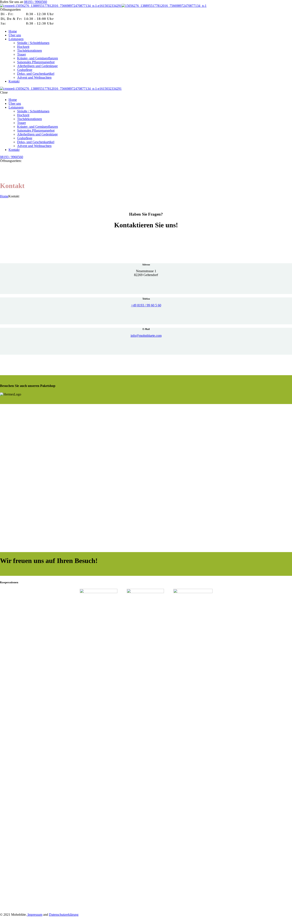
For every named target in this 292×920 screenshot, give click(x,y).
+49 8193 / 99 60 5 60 (146, 305)
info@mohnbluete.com (146, 335)
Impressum (34, 914)
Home (4, 196)
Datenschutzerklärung (63, 914)
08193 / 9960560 (35, 2)
